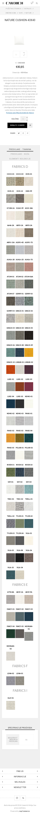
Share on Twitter (19, 133)
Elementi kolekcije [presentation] (20, 159)
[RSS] (23, 797)
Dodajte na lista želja (30, 125)
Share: (13, 133)
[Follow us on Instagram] (16, 797)
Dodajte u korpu (17, 125)
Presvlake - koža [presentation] (20, 154)
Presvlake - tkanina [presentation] (20, 149)
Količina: (15, 119)
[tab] (20, 149)
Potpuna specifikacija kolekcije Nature (20, 113)
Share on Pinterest (28, 133)
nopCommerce (24, 811)
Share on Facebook (23, 133)
